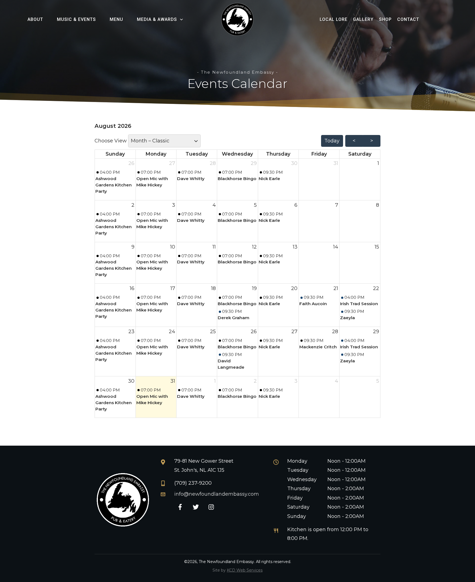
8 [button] (377, 205)
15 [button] (377, 247)
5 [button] (255, 205)
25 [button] (213, 332)
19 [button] (254, 288)
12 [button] (254, 247)
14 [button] (335, 247)
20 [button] (294, 288)
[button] (115, 182)
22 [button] (376, 288)
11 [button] (214, 247)
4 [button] (214, 205)
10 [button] (172, 247)
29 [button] (254, 163)
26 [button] (131, 163)
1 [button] (378, 163)
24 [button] (172, 332)
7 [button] (336, 205)
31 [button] (335, 163)
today (331, 141)
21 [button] (335, 288)
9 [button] (132, 247)
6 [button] (295, 205)
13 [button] (295, 247)
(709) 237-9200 (193, 483)
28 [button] (213, 163)
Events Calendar (237, 83)
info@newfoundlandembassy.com (216, 494)
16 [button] (132, 288)
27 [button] (172, 163)
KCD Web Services (245, 570)
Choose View (111, 141)
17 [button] (172, 288)
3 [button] (173, 205)
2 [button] (132, 205)
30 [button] (294, 163)
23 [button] (131, 332)
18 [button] (213, 288)
